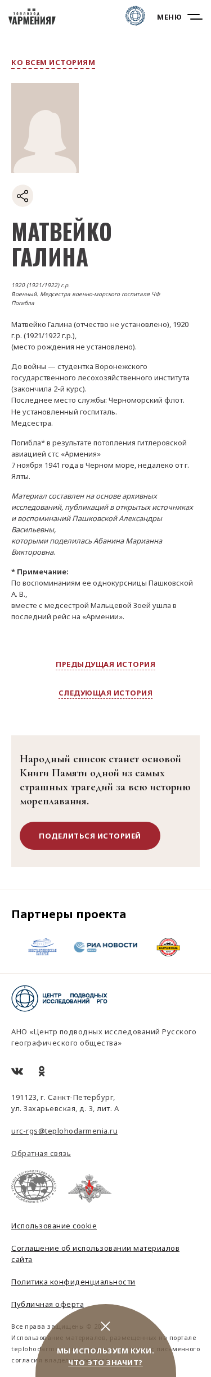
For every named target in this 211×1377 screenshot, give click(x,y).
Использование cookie (54, 1226)
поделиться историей (90, 836)
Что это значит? (105, 1362)
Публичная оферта (47, 1304)
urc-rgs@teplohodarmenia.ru (64, 1131)
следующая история (106, 693)
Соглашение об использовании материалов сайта (95, 1253)
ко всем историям (53, 62)
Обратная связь (41, 1153)
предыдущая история (105, 664)
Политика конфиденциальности (73, 1282)
